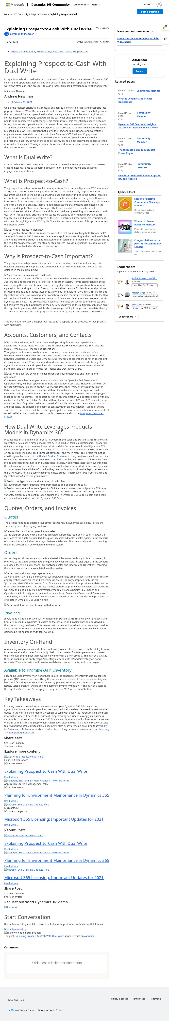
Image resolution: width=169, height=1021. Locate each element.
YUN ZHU (137, 304)
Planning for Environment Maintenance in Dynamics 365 (56, 795)
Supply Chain (80, 51)
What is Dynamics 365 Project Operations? (135, 100)
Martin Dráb (138, 292)
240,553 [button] (151, 293)
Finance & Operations (23, 51)
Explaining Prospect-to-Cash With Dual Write (45, 771)
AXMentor (42, 14)
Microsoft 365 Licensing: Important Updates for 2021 (54, 819)
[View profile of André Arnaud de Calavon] (127, 281)
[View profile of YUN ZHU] (127, 306)
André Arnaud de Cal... (144, 278)
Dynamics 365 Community (50, 4)
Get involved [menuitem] (80, 4)
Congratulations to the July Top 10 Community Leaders (147, 243)
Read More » (11, 777)
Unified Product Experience (54, 456)
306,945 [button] (137, 281)
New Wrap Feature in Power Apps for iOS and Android (139, 177)
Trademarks (155, 998)
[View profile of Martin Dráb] (127, 294)
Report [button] (106, 41)
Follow (140, 71)
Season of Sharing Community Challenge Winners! (147, 202)
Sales (68, 51)
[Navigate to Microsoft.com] (15, 4)
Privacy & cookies (119, 998)
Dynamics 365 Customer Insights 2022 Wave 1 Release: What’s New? (138, 126)
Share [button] (95, 41)
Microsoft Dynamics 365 (50, 51)
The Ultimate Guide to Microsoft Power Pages (136, 151)
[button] (148, 4)
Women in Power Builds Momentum (144, 223)
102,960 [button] (148, 304)
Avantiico (89, 936)
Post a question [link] (150, 11)
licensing (104, 729)
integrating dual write (21, 732)
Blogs (33, 14)
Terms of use (139, 998)
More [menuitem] (94, 4)
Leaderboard (126, 316)
